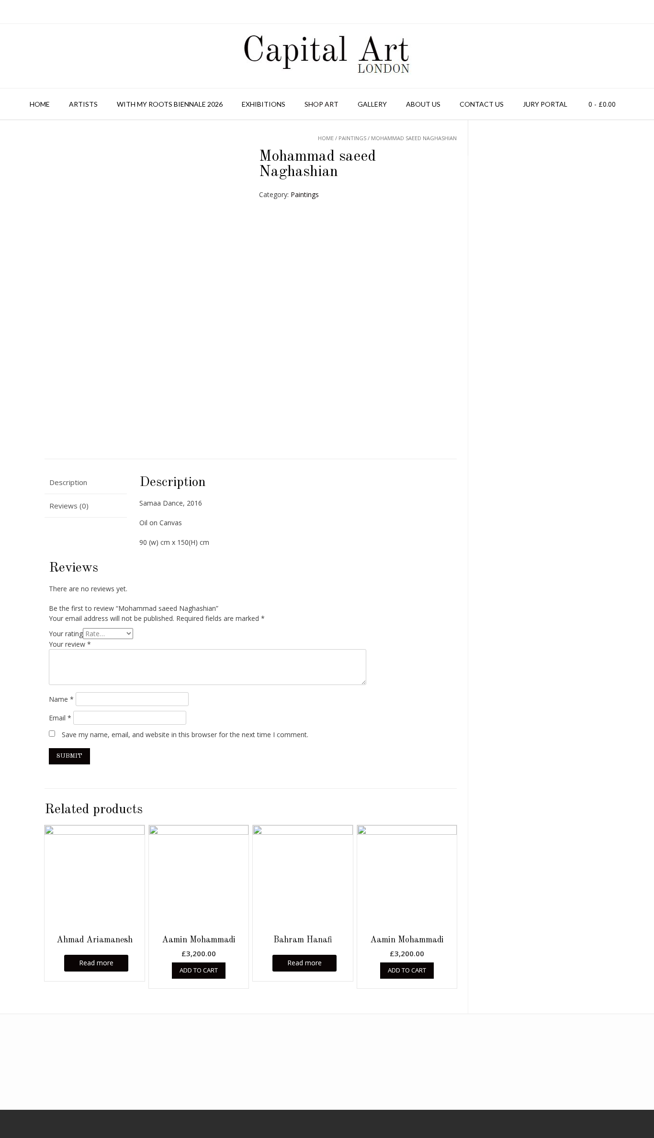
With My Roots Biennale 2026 (170, 104)
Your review (70, 644)
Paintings (305, 194)
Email (60, 717)
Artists (83, 104)
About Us (423, 104)
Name (61, 699)
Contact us (482, 104)
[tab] (86, 483)
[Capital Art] (327, 56)
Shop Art (321, 104)
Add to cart (199, 970)
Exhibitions (263, 104)
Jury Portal (545, 104)
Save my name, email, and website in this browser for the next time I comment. (185, 734)
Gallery (372, 104)
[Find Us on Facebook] (15, 1124)
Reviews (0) (69, 505)
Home (40, 104)
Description (68, 482)
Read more (96, 962)
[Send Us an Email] (3, 1124)
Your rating (66, 633)
